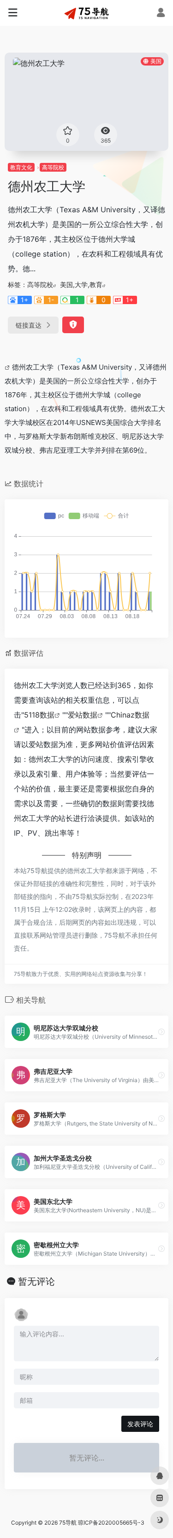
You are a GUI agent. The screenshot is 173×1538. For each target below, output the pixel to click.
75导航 (68, 1522)
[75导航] (87, 13)
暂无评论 (36, 1281)
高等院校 (53, 167)
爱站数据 (82, 714)
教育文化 (21, 167)
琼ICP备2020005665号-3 (111, 1522)
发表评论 (140, 1424)
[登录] (161, 13)
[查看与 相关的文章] (8, 367)
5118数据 (39, 714)
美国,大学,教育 (81, 284)
